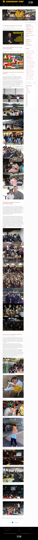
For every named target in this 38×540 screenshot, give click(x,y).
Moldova (30, 67)
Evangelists (33, 62)
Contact (28, 5)
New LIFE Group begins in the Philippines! (30, 36)
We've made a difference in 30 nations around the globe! (12, 48)
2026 (33, 52)
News (20, 5)
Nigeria (27, 70)
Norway (32, 70)
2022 (26, 96)
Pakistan (31, 71)
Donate (17, 5)
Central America (28, 57)
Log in (19, 533)
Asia (29, 53)
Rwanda (27, 75)
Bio (9, 5)
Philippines (27, 72)
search (35, 22)
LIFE (34, 66)
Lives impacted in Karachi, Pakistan (30, 27)
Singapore (27, 76)
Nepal (32, 67)
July (26, 88)
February (27, 92)
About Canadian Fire (7, 528)
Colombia (27, 58)
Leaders (31, 66)
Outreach (27, 71)
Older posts (16, 522)
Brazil (31, 53)
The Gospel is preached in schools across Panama (13, 72)
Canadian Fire (28, 56)
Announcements (29, 41)
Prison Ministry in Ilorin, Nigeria (29, 34)
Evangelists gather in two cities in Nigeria (29, 29)
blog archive (31, 22)
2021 (26, 97)
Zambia (32, 79)
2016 (29, 50)
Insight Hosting (32, 533)
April (27, 89)
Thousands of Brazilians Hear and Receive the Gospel (11, 203)
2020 (29, 52)
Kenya (29, 66)
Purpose (13, 49)
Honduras (33, 63)
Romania (33, 74)
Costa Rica (30, 58)
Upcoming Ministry (29, 45)
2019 (27, 52)
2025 (31, 52)
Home (3, 5)
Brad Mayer (9, 49)
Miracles (27, 67)
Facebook (23, 5)
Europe (30, 62)
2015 (26, 105)
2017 (30, 50)
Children (33, 57)
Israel (27, 66)
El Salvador (32, 61)
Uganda (27, 79)
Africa (27, 53)
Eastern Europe (28, 61)
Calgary (34, 53)
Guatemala (27, 63)
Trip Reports (14, 74)
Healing (31, 63)
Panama (33, 71)
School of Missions (31, 75)
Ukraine (30, 79)
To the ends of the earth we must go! (12, 25)
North (29, 70)
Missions (13, 5)
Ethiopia (27, 62)
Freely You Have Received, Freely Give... (13, 334)
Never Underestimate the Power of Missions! (30, 31)
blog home (27, 22)
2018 (33, 50)
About (7, 5)
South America (31, 76)
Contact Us (7, 530)
